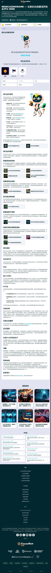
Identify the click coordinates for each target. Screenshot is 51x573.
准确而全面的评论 (16, 140)
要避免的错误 (25, 491)
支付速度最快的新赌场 (25, 472)
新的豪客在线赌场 (25, 477)
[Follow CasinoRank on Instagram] (20, 536)
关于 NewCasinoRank (25, 512)
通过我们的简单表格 (19, 375)
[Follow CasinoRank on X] (23, 536)
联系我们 (25, 523)
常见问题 (25, 519)
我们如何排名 (25, 516)
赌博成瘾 (25, 500)
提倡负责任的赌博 (27, 323)
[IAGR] (10, 553)
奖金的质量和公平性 (19, 113)
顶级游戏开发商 (25, 503)
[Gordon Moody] (38, 553)
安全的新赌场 (25, 475)
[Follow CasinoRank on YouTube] (27, 536)
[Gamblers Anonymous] (17, 553)
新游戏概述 (25, 493)
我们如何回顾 (25, 514)
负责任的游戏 (25, 496)
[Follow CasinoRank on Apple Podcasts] (33, 536)
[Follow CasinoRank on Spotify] (30, 536)
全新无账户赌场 (25, 479)
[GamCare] (26, 553)
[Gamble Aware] (23, 558)
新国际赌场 (25, 498)
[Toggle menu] (2, 1)
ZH (24, 540)
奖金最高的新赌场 (25, 482)
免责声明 (25, 521)
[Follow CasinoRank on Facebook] (17, 536)
